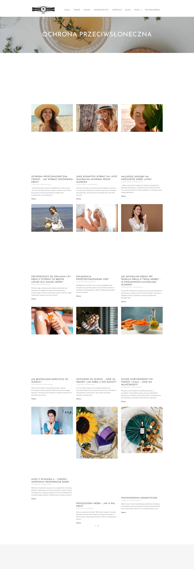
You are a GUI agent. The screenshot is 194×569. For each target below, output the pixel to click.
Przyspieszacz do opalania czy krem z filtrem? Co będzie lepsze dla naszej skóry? (51, 279)
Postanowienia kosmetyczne (139, 498)
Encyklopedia (152, 10)
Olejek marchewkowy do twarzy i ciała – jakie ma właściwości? (137, 382)
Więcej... (34, 199)
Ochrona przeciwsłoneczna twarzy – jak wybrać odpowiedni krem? (52, 179)
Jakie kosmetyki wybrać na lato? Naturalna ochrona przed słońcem (96, 179)
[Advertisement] (97, 69)
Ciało (67, 10)
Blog (128, 10)
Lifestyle (117, 10)
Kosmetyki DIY (101, 10)
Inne (136, 10)
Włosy (87, 10)
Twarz (77, 10)
